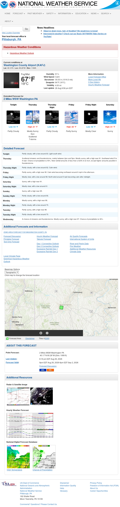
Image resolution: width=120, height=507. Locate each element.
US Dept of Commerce (29, 482)
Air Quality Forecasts (78, 236)
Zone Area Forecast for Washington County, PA (25, 232)
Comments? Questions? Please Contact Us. (38, 504)
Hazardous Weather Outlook (22, 53)
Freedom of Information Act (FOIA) (104, 485)
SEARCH (105, 13)
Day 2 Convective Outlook (48, 246)
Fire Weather (75, 246)
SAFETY (50, 13)
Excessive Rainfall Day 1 (47, 248)
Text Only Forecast (11, 241)
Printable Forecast (11, 239)
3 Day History (94, 82)
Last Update (11, 358)
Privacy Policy (96, 482)
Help (62, 488)
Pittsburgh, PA (11, 39)
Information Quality (68, 485)
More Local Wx (94, 79)
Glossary (64, 490)
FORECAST (18, 13)
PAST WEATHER (35, 13)
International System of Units (82, 239)
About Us (94, 488)
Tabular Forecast (44, 239)
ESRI (47, 338)
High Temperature (14, 469)
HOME (7, 13)
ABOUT (8, 21)
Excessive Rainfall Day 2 (47, 251)
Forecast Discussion (12, 236)
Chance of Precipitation (42, 469)
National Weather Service (31, 490)
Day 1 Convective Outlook (48, 243)
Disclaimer (30, 338)
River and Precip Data (79, 243)
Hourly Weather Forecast (47, 236)
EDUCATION (81, 13)
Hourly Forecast (98, 84)
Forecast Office (97, 76)
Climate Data (75, 251)
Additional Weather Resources (83, 248)
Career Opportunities (99, 490)
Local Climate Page (12, 256)
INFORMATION (64, 13)
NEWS (94, 13)
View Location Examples (11, 32)
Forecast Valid (12, 362)
